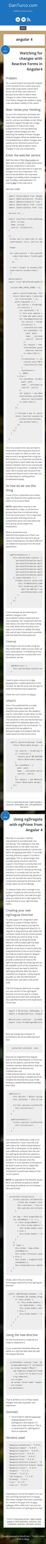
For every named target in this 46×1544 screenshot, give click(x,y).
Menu (23, 28)
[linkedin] (18, 19)
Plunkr (33, 694)
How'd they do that (21, 802)
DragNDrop (12, 1524)
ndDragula (30, 1524)
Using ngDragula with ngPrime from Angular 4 (25, 824)
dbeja (26, 1539)
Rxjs (26, 804)
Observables (30, 160)
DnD (39, 1521)
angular (38, 1519)
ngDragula (10, 858)
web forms (24, 807)
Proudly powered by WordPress (15, 1536)
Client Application (21, 1521)
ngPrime (18, 852)
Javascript (10, 804)
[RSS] (28, 19)
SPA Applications (35, 804)
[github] (23, 19)
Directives (33, 1521)
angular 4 (38, 802)
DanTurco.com (23, 5)
